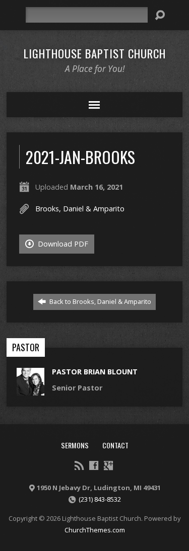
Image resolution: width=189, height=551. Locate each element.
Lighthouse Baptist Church (95, 53)
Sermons (75, 445)
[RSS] (79, 465)
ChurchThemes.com (95, 529)
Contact (115, 445)
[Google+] (108, 465)
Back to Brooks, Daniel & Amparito (99, 301)
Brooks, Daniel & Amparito (79, 208)
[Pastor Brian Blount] (30, 390)
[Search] (160, 15)
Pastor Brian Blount (95, 371)
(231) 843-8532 (100, 499)
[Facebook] (93, 465)
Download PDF (62, 244)
